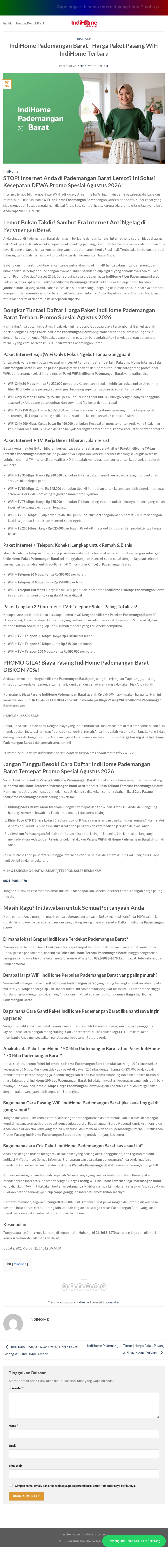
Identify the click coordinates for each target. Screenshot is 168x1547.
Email (13, 1446)
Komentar (16, 1388)
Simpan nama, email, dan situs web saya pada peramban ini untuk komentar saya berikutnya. (75, 1486)
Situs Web (15, 1466)
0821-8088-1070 (15, 881)
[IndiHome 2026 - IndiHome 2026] (84, 23)
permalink (113, 1302)
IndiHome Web (72, 1534)
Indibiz (7, 23)
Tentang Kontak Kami (30, 23)
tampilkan (20, 1264)
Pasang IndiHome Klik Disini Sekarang (135, 1541)
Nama (13, 1426)
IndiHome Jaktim (95, 1534)
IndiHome (84, 39)
